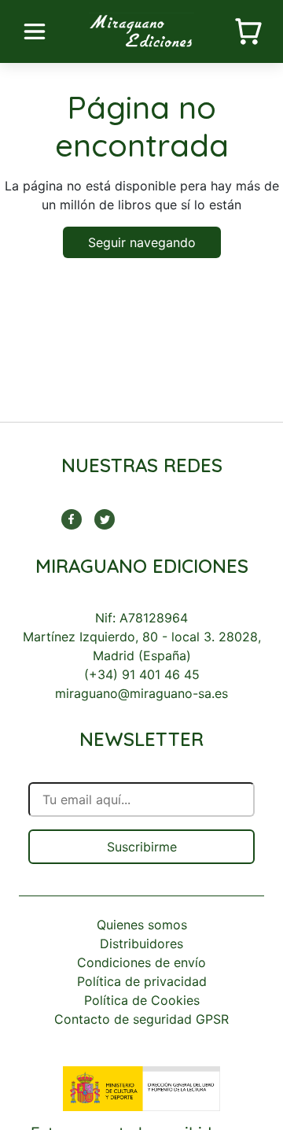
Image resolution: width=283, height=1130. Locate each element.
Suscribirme (142, 847)
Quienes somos (142, 924)
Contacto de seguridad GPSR (141, 1019)
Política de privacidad (142, 981)
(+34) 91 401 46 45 (142, 674)
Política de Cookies (142, 1000)
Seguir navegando (142, 242)
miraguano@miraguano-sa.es (141, 693)
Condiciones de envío (141, 962)
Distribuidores (141, 943)
